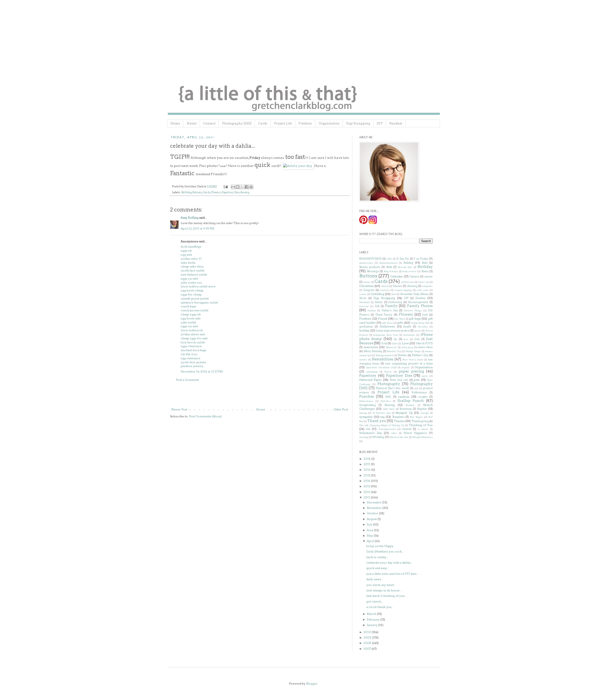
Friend (382, 318)
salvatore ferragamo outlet (199, 302)
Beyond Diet (405, 267)
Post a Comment (187, 380)
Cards (262, 123)
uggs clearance (191, 346)
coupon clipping (403, 290)
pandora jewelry (192, 366)
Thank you (376, 421)
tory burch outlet (193, 342)
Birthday (186, 192)
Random (395, 123)
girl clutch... (374, 601)
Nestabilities (382, 359)
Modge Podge (413, 351)
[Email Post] (225, 186)
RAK (388, 396)
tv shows (423, 429)
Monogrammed (384, 355)
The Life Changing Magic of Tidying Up (381, 425)
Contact (209, 123)
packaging (372, 371)
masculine (370, 347)
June (370, 530)
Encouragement (418, 302)
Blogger (311, 683)
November (374, 508)
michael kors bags (193, 350)
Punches (366, 396)
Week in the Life (398, 437)
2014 (367, 481)
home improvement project (393, 330)
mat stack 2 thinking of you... (386, 596)
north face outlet (192, 270)
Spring (363, 413)
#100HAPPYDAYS (370, 258)
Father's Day (390, 310)
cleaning (412, 286)
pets (416, 380)
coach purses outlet (194, 310)
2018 (367, 458)
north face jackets (193, 362)
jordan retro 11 (191, 258)
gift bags (415, 318)
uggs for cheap (191, 294)
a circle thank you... (380, 607)
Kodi (384, 343)
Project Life (283, 123)
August (372, 519)
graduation (366, 326)
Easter (379, 302)
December (374, 502)
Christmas (366, 286)
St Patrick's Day (381, 413)
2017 (367, 464)
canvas (366, 282)
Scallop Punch (411, 401)
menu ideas (425, 347)
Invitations (409, 335)
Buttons (197, 192)
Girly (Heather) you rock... (385, 551)
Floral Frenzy (384, 314)
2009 (367, 637)
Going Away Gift (420, 323)
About (192, 123)
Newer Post (179, 409)
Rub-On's (386, 401)
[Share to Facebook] (246, 186)
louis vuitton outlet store (198, 286)
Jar (395, 339)
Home (175, 123)
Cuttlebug (377, 294)
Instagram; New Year (385, 335)
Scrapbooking (367, 405)
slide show (389, 409)
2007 (367, 648)
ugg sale (186, 254)
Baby (425, 262)
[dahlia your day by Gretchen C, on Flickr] (298, 166)
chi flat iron (189, 354)
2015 (367, 475)
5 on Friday (421, 258)
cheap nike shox (192, 266)
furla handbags (191, 246)
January (372, 625)
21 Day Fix (402, 258)
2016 (367, 469)
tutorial (406, 429)
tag (383, 417)
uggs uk (186, 250)
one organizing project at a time (409, 363)
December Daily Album (414, 294)
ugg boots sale (191, 318)
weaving (363, 437)
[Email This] (233, 186)
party (425, 376)
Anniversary (366, 263)
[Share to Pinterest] (251, 186)
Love (405, 343)
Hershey (423, 326)
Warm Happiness (415, 433)
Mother (402, 355)
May (370, 535)
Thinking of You (421, 425)
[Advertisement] (259, 395)
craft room (422, 290)
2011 (367, 497)
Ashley (408, 262)
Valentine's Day (370, 433)
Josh (417, 339)
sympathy (366, 417)
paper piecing (411, 371)
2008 (367, 643)
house (417, 330)
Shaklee (410, 405)
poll (416, 388)
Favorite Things (413, 310)
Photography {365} (237, 123)
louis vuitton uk (192, 330)
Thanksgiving (420, 421)
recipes (423, 396)
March (372, 614)
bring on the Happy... (380, 546)
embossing (395, 302)
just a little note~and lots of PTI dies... (392, 573)
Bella (389, 267)
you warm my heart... (381, 585)
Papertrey (367, 375)
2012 (367, 492)
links (394, 343)
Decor (363, 298)
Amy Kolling (189, 217)
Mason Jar (391, 347)
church (385, 286)
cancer (428, 276)
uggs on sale (189, 278)
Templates (398, 417)
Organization (329, 123)
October (373, 513)
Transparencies (387, 429)
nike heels (188, 262)
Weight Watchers (422, 437)
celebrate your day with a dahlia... (389, 562)
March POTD (424, 343)
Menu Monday (372, 351)
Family (391, 306)
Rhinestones (366, 401)
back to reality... (377, 557)
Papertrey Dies (231, 192)
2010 (367, 632)
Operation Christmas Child (381, 367)
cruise (362, 294)
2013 (367, 486)
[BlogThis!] (237, 186)
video (394, 433)
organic (405, 367)
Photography (388, 384)
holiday (364, 330)
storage (424, 413)
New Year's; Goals (412, 359)
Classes (397, 286)
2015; (389, 259)
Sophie (422, 408)
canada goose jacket (195, 298)
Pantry (388, 371)
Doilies (420, 298)
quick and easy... (377, 568)
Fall (377, 306)
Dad (393, 294)
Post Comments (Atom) (205, 416)
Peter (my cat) (399, 380)
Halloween (387, 326)
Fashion (372, 310)
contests (385, 290)
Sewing (244, 192)
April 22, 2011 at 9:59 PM (197, 228)
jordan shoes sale (193, 334)
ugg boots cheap (192, 290)
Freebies (305, 123)
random (403, 396)
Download (364, 302)
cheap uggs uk (191, 314)
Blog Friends (391, 271)
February (373, 619)
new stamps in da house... (384, 590)
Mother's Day (420, 355)
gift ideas (387, 323)
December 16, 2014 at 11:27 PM (202, 371)
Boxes (425, 271)
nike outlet (188, 322)
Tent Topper (416, 417)
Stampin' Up (404, 412)
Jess (406, 339)
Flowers (216, 192)
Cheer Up (423, 282)
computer (427, 286)
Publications (419, 392)
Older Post (341, 409)
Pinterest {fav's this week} (392, 388)
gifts (400, 322)
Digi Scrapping (358, 123)
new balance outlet (194, 274)
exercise (364, 306)
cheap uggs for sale (194, 338)
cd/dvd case (407, 282)
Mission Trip (394, 351)
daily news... (374, 579)
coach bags (188, 306)
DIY (380, 123)
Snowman (406, 408)
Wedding (378, 437)
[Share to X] (242, 186)
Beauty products (369, 267)
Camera (414, 276)
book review (409, 271)
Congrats (369, 290)
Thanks (399, 421)
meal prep (408, 347)
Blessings (373, 271)
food (425, 314)
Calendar (396, 276)
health (407, 326)
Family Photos (420, 306)
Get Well (399, 319)
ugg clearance (190, 358)
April (371, 541)
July (370, 524)
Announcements (388, 263)
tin (368, 429)
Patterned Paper (370, 380)
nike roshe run (191, 282)
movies (363, 359)
